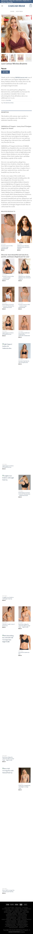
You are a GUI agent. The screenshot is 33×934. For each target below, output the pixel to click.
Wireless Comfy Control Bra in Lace (8, 625)
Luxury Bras (27, 908)
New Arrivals (9, 910)
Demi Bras (25, 907)
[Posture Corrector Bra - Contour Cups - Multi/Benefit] (8, 266)
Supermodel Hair (10, 924)
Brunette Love (10, 915)
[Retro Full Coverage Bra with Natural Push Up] (8, 827)
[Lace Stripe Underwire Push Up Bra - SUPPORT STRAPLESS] (25, 322)
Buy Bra (5, 72)
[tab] (16, 112)
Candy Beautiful (11, 917)
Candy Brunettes (11, 918)
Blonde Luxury (22, 914)
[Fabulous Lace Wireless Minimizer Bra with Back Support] (25, 266)
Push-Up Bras (8, 911)
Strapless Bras (16, 912)
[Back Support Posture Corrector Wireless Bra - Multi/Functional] (8, 294)
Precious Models (11, 923)
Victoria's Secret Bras (8, 102)
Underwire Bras (12, 913)
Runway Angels (22, 923)
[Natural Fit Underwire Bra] (25, 642)
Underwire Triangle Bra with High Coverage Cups (24, 787)
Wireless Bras (22, 913)
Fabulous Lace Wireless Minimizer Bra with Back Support (23, 247)
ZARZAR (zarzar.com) (21, 77)
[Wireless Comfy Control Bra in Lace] (8, 613)
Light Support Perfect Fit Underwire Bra (8, 333)
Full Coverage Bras (17, 908)
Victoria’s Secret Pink (11, 926)
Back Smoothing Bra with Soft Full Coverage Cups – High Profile (24, 626)
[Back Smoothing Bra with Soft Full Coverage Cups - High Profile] (25, 613)
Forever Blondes (11, 920)
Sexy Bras (19, 11)
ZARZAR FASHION (23, 926)
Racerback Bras (17, 911)
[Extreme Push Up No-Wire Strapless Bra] (25, 350)
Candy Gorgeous (6, 919)
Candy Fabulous (22, 918)
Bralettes (18, 907)
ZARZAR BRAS (16, 6)
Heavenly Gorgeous (10, 921)
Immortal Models (23, 921)
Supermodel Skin (11, 925)
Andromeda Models (11, 914)
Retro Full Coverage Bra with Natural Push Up (8, 891)
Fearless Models (26, 919)
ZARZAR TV (22, 927)
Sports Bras (7, 912)
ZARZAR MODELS (13, 927)
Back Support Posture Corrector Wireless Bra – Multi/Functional (8, 306)
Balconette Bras (9, 907)
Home (12, 11)
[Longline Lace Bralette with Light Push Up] (8, 535)
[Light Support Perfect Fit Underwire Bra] (8, 322)
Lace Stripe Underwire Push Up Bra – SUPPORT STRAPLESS (24, 334)
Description (5, 112)
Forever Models (22, 920)
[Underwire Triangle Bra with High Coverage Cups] (25, 775)
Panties (16, 910)
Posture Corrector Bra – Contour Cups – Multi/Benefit (7, 247)
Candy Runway (16, 919)
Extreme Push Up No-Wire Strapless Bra (24, 361)
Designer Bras (6, 908)
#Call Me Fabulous (21, 915)
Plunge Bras (23, 910)
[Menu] (2, 6)
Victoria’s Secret (22, 925)
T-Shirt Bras (25, 912)
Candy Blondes (22, 917)
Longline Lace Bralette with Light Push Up (8, 598)
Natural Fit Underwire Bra (24, 653)
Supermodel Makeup (22, 924)
